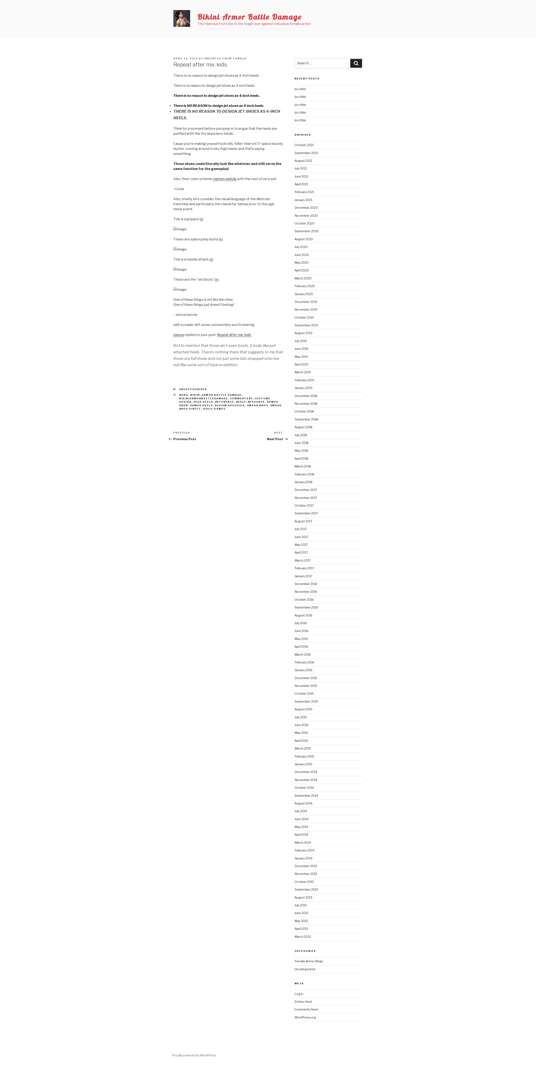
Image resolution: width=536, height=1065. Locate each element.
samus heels (201, 405)
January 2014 (303, 858)
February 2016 (304, 662)
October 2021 (304, 145)
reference (224, 401)
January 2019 (303, 388)
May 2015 (301, 732)
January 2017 (303, 576)
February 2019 (304, 380)
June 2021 (301, 176)
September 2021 (306, 153)
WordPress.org (305, 1017)
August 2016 (303, 615)
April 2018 (301, 458)
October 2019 (304, 317)
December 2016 (306, 584)
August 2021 (303, 160)
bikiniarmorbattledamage (203, 398)
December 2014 (306, 772)
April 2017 (301, 552)
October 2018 (304, 411)
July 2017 (301, 529)
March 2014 (303, 842)
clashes (219, 179)
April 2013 (301, 928)
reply (241, 401)
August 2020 (304, 239)
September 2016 (306, 607)
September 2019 (306, 325)
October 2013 (304, 881)
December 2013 (306, 866)
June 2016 (301, 631)
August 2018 (303, 427)
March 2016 (303, 654)
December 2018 (306, 396)
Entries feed (303, 1001)
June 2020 (302, 255)
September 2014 (306, 795)
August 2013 (303, 897)
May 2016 (301, 639)
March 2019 (303, 372)
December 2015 (306, 678)
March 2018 (303, 466)
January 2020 (304, 294)
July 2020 (301, 247)
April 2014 (301, 834)
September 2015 (306, 701)
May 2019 (301, 356)
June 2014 (301, 819)
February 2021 (304, 192)
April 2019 (301, 364)
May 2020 (302, 262)
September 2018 (306, 419)
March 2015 (303, 748)
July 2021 (301, 168)
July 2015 (301, 717)
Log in (299, 994)
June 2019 (301, 348)
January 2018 (303, 482)
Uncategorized (193, 389)
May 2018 (301, 450)
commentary (241, 398)
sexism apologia (230, 405)
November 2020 (306, 215)
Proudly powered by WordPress (194, 1055)
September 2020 (307, 231)
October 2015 (304, 693)
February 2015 (304, 756)
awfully (231, 179)
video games (214, 408)
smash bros (257, 405)
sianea (178, 335)
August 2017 (303, 521)
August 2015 (303, 709)
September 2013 (306, 889)
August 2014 (303, 803)
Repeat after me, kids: (234, 335)
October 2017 (304, 505)
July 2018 (301, 435)
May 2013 (301, 921)
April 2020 (302, 270)
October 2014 (304, 787)
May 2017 (301, 544)
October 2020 (304, 223)
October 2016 (304, 599)
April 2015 (301, 740)
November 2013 (306, 874)
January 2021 (303, 200)
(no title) (300, 89)
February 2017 (304, 568)
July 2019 (301, 341)
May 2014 (301, 827)
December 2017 (306, 490)
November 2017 (306, 497)
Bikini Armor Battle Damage (249, 16)
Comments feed (306, 1009)
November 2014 (306, 780)
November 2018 (306, 403)
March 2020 (303, 278)
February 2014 (304, 850)
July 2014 (301, 811)
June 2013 (301, 913)
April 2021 (301, 184)
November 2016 (306, 591)
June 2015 (301, 725)
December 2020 (306, 207)
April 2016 (301, 646)
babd (183, 394)
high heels (203, 401)
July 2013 (301, 905)
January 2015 (303, 764)
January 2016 (303, 670)
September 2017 (306, 513)
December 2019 (306, 302)
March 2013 (303, 936)
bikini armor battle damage (216, 394)
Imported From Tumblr (225, 58)
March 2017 (303, 560)
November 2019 (306, 309)
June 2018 (301, 443)
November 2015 (306, 686)
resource (256, 401)
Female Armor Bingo (309, 961)
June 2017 (301, 537)
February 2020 (305, 286)
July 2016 (301, 623)
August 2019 (303, 333)
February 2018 (304, 474)
